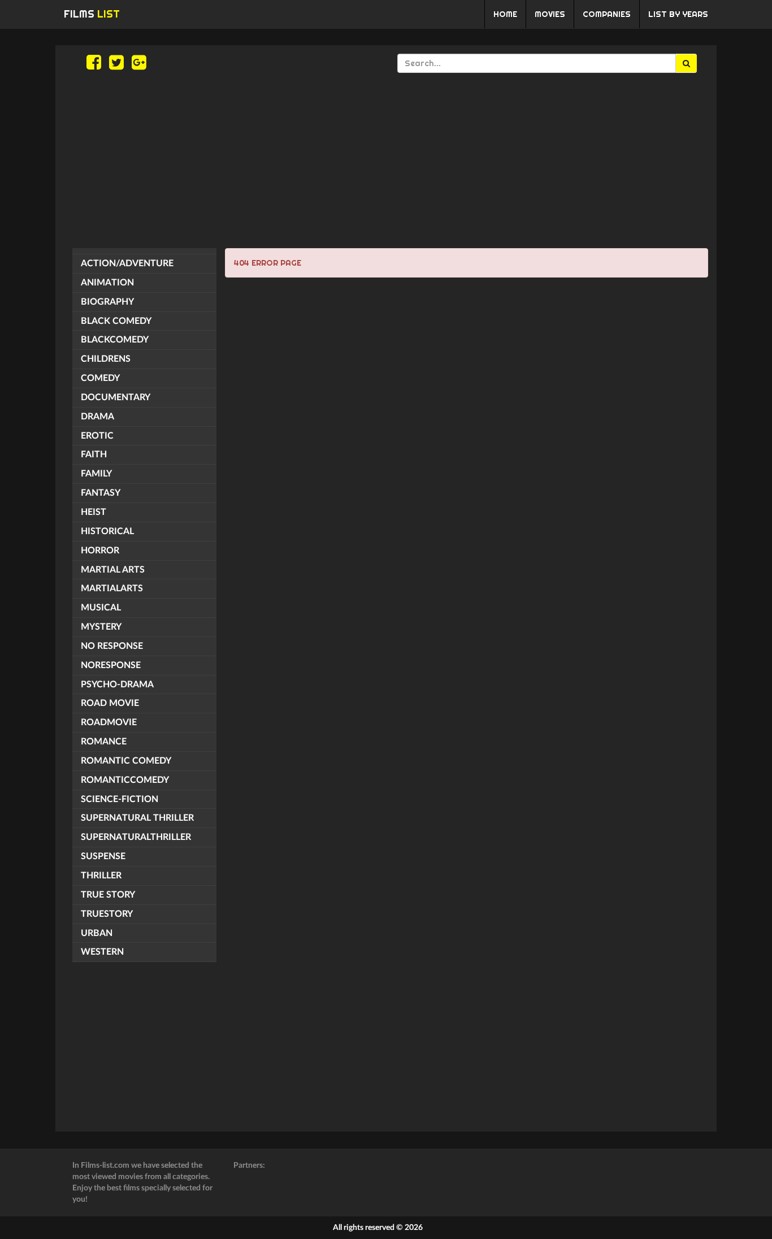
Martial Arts (113, 569)
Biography (107, 301)
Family (96, 473)
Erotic (97, 435)
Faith (94, 454)
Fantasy (100, 492)
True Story (108, 894)
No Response (112, 646)
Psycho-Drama (117, 684)
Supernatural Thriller (137, 817)
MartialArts (112, 588)
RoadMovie (109, 722)
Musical (101, 607)
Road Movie (110, 703)
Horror (100, 550)
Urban (96, 933)
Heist (93, 512)
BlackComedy (115, 339)
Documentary (115, 397)
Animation (107, 282)
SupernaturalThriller (136, 837)
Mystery (101, 626)
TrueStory (107, 914)
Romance (104, 741)
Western (102, 951)
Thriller (101, 875)
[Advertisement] (386, 160)
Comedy (100, 378)
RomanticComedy (125, 780)
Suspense (103, 856)
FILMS (92, 13)
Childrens (106, 358)
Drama (97, 416)
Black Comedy (116, 321)
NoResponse (111, 665)
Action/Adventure (127, 263)
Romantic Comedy (126, 760)
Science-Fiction (119, 799)
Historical (107, 531)
